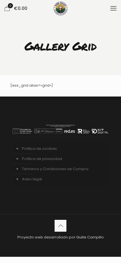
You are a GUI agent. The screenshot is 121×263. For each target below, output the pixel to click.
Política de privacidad (42, 158)
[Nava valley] (60, 8)
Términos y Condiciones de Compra (55, 169)
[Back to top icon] (60, 226)
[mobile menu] (113, 8)
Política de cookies (39, 148)
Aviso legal (32, 179)
